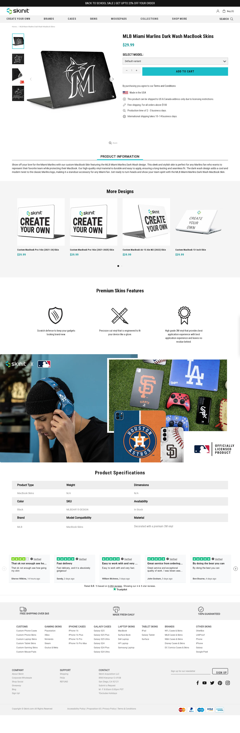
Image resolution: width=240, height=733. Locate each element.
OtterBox (200, 631)
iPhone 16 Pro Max (78, 643)
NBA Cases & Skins (174, 639)
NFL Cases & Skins (173, 631)
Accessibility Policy (76, 709)
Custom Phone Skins (26, 635)
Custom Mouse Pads (26, 652)
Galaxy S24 (99, 643)
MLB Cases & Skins (174, 635)
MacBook (122, 631)
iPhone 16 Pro (75, 639)
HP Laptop (123, 643)
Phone (199, 639)
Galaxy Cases (102, 626)
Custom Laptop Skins (26, 639)
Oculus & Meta (51, 647)
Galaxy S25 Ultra (102, 639)
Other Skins (203, 626)
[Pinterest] (220, 682)
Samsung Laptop (126, 647)
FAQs (62, 678)
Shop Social (17, 681)
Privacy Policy (109, 709)
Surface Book (124, 635)
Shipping (64, 674)
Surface (145, 639)
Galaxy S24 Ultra (102, 652)
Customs (22, 626)
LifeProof (200, 635)
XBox (47, 635)
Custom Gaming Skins (27, 647)
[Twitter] (212, 682)
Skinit (18, 11)
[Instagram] (228, 682)
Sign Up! (16, 693)
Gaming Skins (53, 626)
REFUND (64, 681)
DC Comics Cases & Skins (177, 647)
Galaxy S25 (99, 631)
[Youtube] (204, 682)
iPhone (199, 643)
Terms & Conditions (127, 709)
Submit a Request (107, 685)
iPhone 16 (73, 631)
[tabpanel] (146, 231)
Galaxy (199, 647)
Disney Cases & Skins (175, 643)
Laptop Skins (126, 626)
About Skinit (18, 674)
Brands (169, 626)
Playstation (50, 631)
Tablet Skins (150, 626)
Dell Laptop (123, 639)
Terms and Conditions (165, 86)
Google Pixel (202, 652)
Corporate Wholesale (22, 678)
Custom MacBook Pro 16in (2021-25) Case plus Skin (199, 249)
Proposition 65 (94, 709)
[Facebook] (198, 682)
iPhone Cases (77, 626)
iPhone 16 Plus (76, 635)
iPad (144, 631)
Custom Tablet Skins (26, 643)
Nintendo (49, 639)
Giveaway (16, 685)
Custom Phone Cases (26, 631)
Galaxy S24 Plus (101, 647)
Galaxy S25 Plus (101, 635)
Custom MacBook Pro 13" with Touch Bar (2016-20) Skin (147, 249)
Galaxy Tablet (148, 635)
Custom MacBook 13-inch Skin (85, 249)
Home (14, 27)
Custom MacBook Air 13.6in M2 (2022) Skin (38, 249)
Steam (48, 643)
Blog (14, 689)
